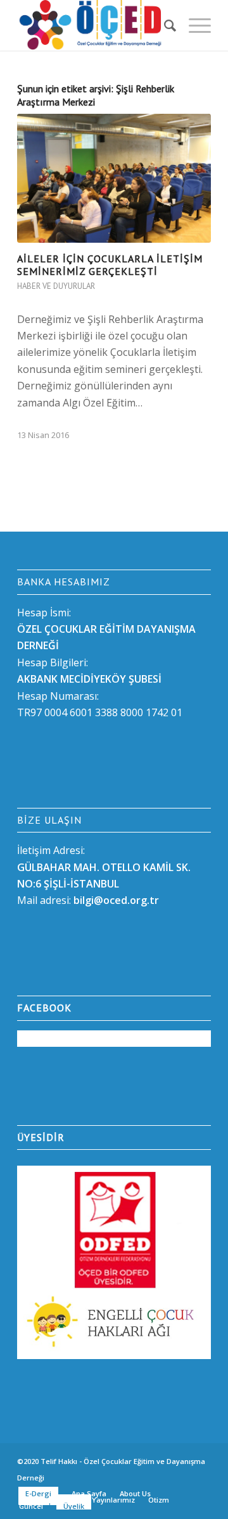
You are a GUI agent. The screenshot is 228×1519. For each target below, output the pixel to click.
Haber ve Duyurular (56, 286)
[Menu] (193, 25)
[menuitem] (163, 25)
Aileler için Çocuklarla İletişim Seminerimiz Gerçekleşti (110, 265)
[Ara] (163, 25)
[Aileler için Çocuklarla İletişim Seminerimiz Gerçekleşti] (114, 178)
